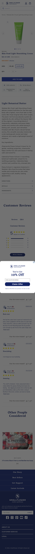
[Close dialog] (34, 262)
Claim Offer (17, 284)
